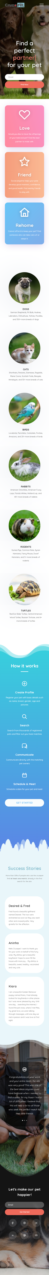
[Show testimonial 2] (24, 1120)
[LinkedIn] (13, 1235)
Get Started (24, 802)
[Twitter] (36, 1223)
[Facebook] (13, 1223)
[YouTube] (36, 1235)
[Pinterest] (24, 1235)
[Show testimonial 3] (26, 1120)
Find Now (24, 84)
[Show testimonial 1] (22, 1120)
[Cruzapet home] (14, 5)
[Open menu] (41, 5)
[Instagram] (24, 1223)
